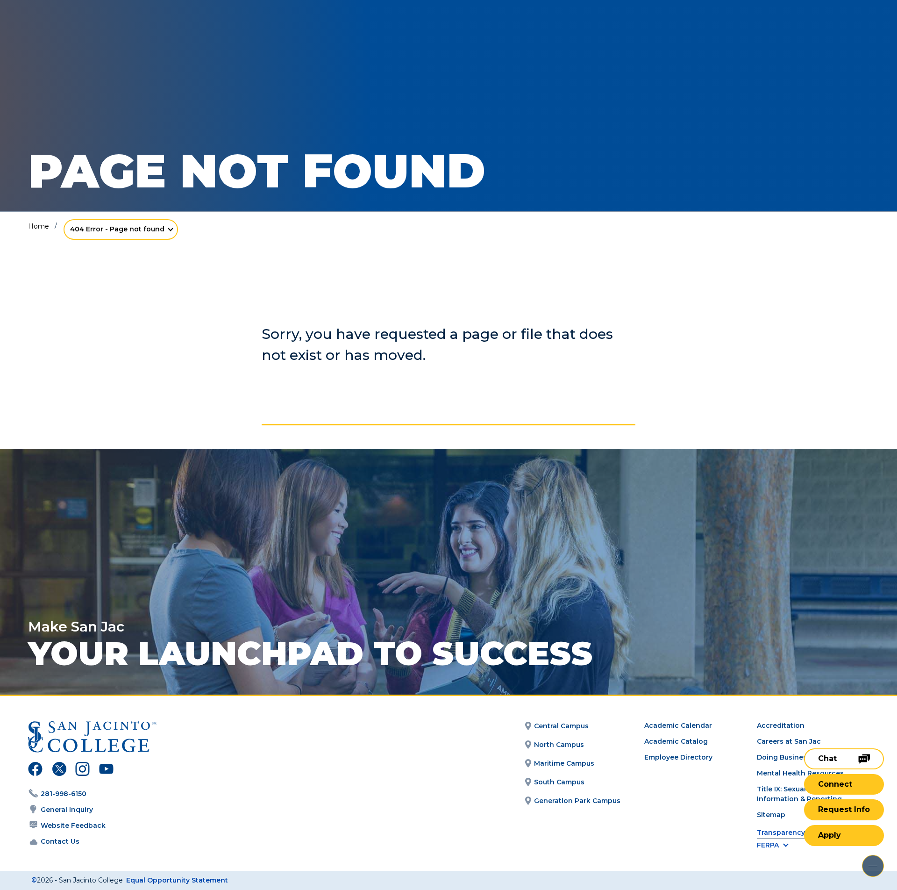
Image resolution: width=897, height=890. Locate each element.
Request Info (844, 809)
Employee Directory (678, 757)
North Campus (559, 744)
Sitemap (771, 815)
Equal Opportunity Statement (177, 880)
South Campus (559, 782)
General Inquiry (67, 809)
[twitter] (59, 770)
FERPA (768, 845)
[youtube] (105, 770)
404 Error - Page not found (117, 229)
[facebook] (35, 770)
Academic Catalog (676, 741)
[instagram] (82, 770)
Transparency (781, 833)
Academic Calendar (678, 725)
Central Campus (561, 726)
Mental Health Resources (800, 773)
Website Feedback (73, 825)
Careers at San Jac (789, 741)
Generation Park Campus (577, 801)
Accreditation (780, 725)
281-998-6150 (63, 794)
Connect (835, 784)
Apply (829, 835)
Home (38, 226)
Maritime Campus (564, 763)
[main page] (75, 33)
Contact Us (60, 841)
